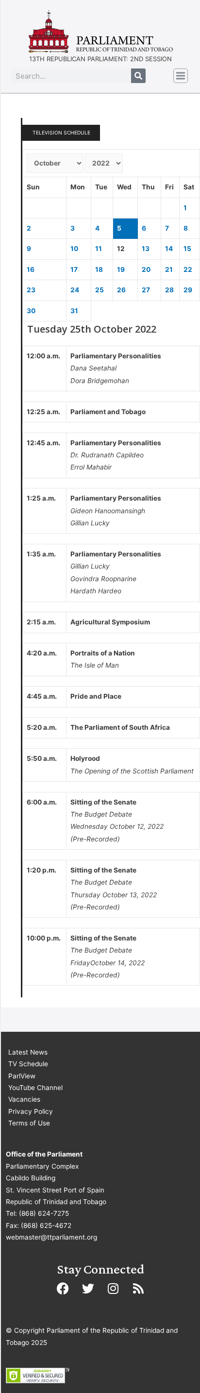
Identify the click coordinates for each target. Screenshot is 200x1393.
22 (187, 269)
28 (169, 290)
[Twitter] (88, 1288)
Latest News (28, 1052)
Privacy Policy (30, 1111)
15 (187, 248)
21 (169, 269)
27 (146, 290)
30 (31, 311)
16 (30, 269)
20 (146, 269)
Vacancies (24, 1099)
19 (121, 269)
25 (99, 290)
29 (187, 290)
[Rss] (138, 1288)
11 (98, 248)
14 (169, 248)
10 (74, 248)
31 (74, 311)
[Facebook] (62, 1288)
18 (99, 269)
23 (31, 290)
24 (74, 290)
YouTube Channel (35, 1087)
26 (121, 290)
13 (146, 248)
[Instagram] (113, 1288)
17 (74, 269)
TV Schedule (28, 1064)
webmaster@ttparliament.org (51, 1237)
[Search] (138, 75)
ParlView (21, 1076)
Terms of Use (29, 1123)
